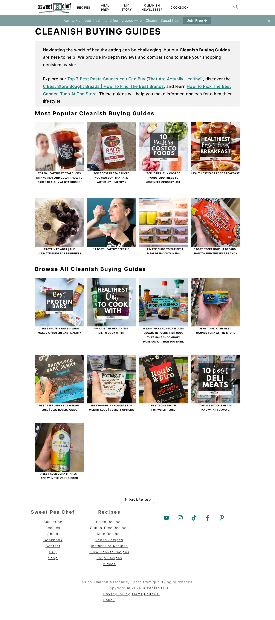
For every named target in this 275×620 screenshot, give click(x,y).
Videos (109, 564)
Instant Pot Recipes (109, 546)
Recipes (83, 7)
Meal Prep (105, 7)
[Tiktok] (194, 518)
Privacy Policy (116, 594)
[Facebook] (208, 518)
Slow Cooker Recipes (109, 552)
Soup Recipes (109, 558)
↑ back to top (137, 499)
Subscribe (53, 522)
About (53, 534)
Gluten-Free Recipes (109, 528)
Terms (137, 594)
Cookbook (180, 7)
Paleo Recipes (109, 522)
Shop (53, 558)
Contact (52, 546)
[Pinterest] (221, 518)
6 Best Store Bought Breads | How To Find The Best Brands (103, 86)
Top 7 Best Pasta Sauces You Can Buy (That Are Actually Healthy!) (135, 78)
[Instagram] (180, 518)
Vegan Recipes (109, 540)
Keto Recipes (109, 534)
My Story (126, 7)
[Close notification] (269, 20)
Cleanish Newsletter (151, 7)
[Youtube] (166, 518)
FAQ (53, 552)
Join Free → (197, 20)
